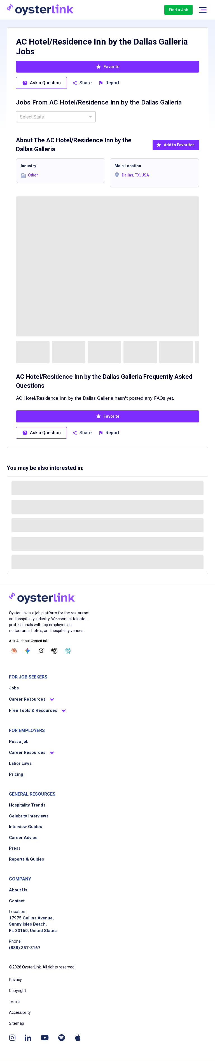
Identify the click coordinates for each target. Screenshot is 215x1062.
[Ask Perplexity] (68, 651)
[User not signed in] (202, 10)
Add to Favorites (179, 145)
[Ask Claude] (14, 651)
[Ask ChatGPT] (54, 651)
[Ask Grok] (41, 651)
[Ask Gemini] (27, 651)
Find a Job (178, 10)
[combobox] (56, 116)
